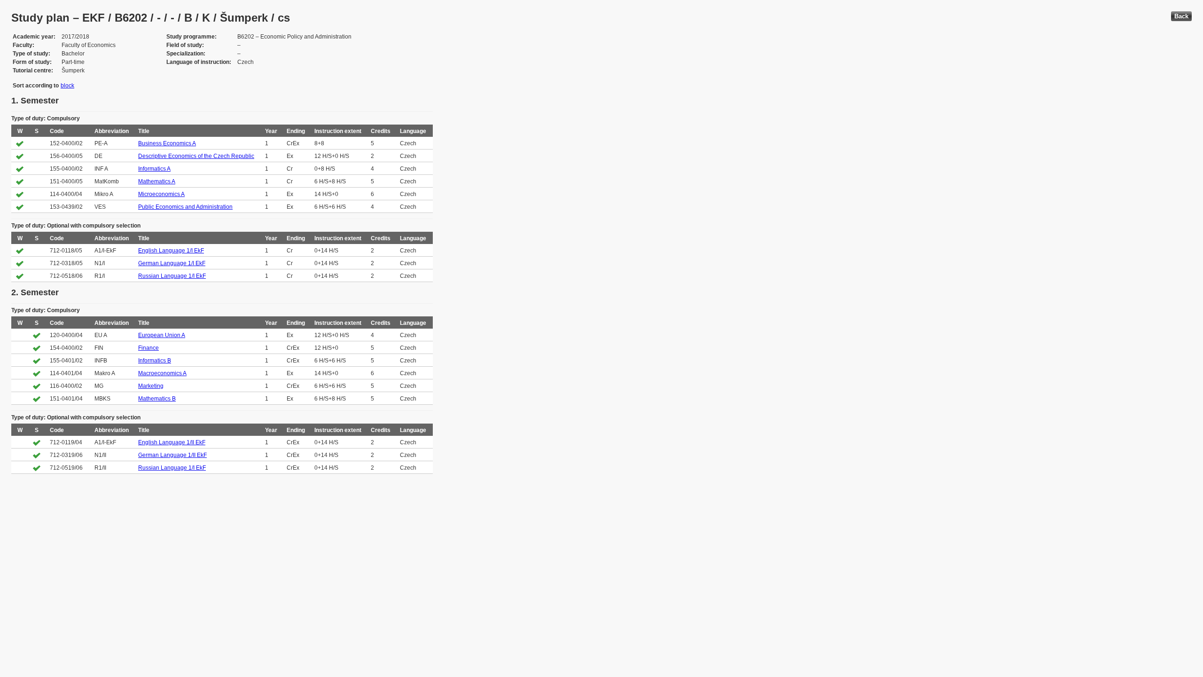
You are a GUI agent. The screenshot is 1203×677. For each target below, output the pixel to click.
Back (1181, 16)
